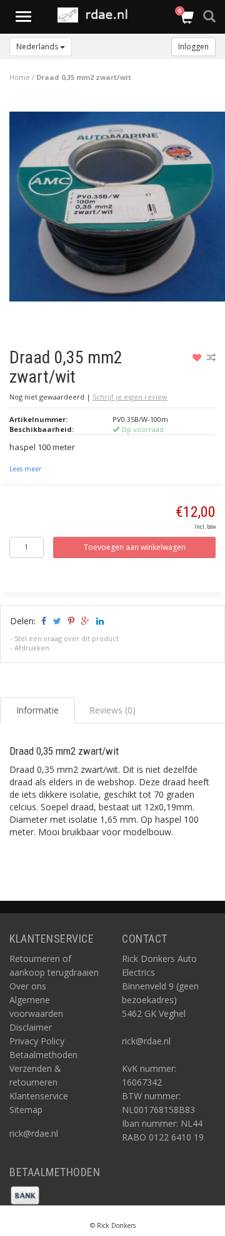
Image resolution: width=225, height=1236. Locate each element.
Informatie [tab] (37, 710)
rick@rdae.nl (33, 1133)
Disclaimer (30, 1027)
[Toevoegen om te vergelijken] (211, 357)
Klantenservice (38, 1096)
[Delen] (43, 621)
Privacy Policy (36, 1041)
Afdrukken (31, 647)
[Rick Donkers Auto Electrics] (96, 15)
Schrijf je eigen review (130, 396)
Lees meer (25, 468)
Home (19, 77)
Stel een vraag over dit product (66, 638)
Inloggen (193, 46)
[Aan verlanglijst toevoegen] (198, 357)
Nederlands (38, 46)
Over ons (27, 986)
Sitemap (25, 1110)
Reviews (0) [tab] (112, 710)
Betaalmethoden (43, 1055)
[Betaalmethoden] (25, 1194)
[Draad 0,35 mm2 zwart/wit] (117, 209)
